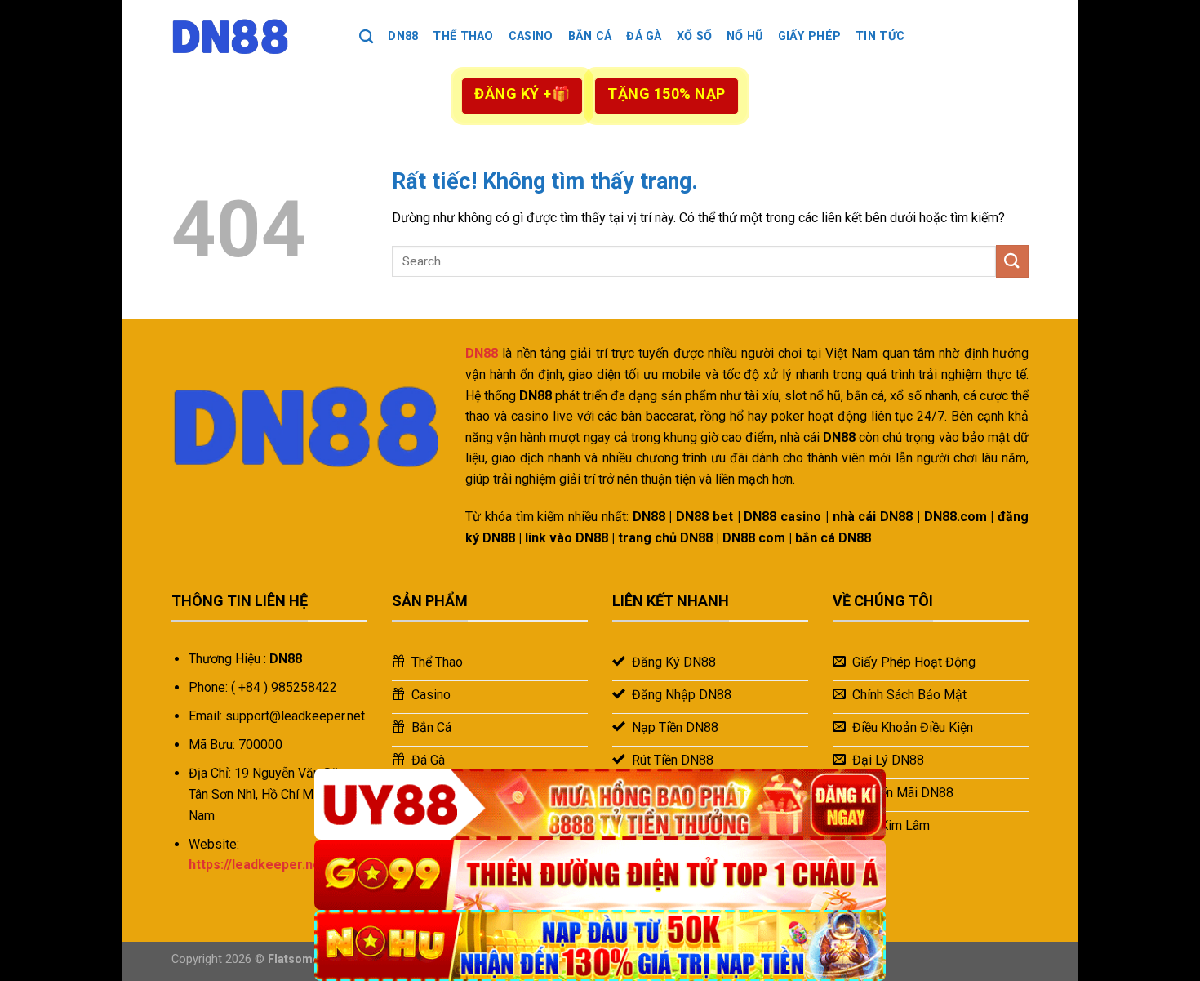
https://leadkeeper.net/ (260, 864)
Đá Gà (643, 36)
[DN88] (253, 37)
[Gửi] (1012, 261)
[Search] (366, 37)
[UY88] (600, 804)
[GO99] (600, 875)
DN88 (403, 36)
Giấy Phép (810, 36)
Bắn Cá (590, 36)
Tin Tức (880, 36)
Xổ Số (694, 36)
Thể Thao (463, 36)
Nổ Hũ (744, 36)
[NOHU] (600, 945)
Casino (531, 36)
